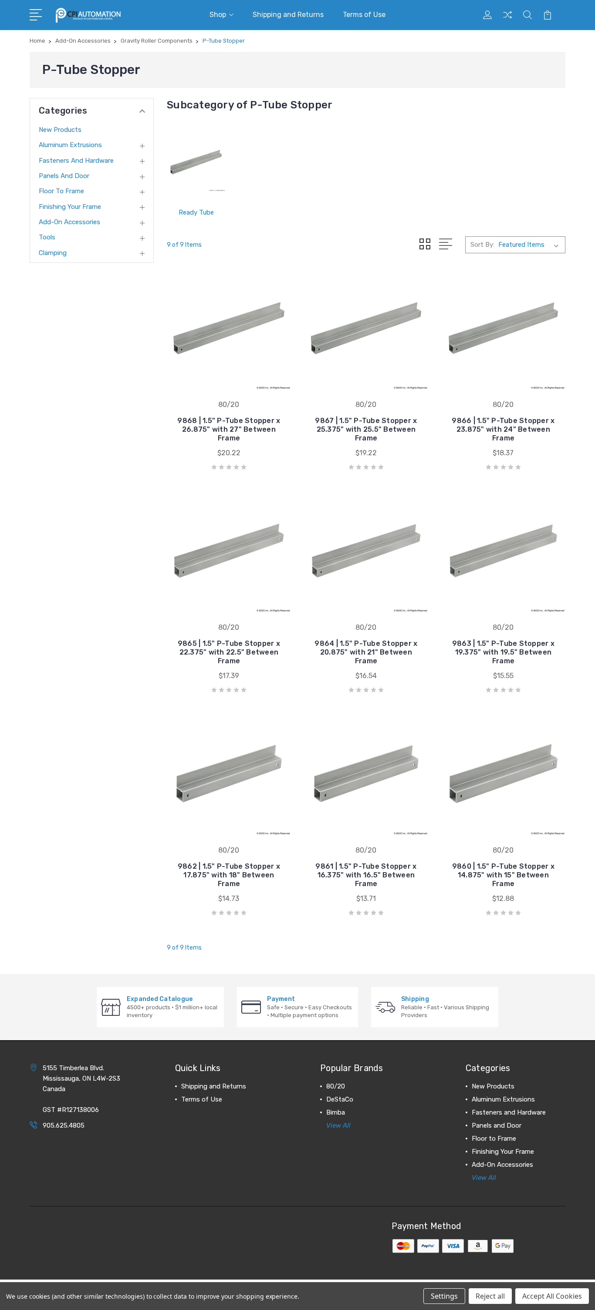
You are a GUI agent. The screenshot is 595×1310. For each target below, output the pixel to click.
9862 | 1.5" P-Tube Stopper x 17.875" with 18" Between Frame (229, 875)
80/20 (335, 1086)
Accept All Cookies (552, 1296)
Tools (47, 237)
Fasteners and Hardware (76, 161)
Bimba (335, 1112)
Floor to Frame (61, 191)
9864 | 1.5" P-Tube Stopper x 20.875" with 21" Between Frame (365, 652)
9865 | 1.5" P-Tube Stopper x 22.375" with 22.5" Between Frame (229, 652)
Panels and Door (64, 176)
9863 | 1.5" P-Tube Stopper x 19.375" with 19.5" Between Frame (503, 652)
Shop (218, 14)
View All (338, 1125)
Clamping (53, 253)
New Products (60, 130)
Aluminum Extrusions (70, 145)
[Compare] (507, 20)
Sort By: (482, 245)
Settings (444, 1296)
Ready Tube (196, 212)
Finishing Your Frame (70, 207)
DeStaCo (339, 1099)
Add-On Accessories (69, 222)
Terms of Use (364, 14)
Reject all (490, 1296)
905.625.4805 (64, 1125)
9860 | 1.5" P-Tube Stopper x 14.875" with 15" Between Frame (503, 875)
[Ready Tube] (196, 162)
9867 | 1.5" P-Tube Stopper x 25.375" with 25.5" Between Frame (366, 429)
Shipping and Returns (288, 14)
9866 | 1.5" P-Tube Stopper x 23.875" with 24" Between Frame (503, 429)
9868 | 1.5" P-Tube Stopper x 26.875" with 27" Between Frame (228, 429)
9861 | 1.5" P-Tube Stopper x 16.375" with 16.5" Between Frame (365, 875)
